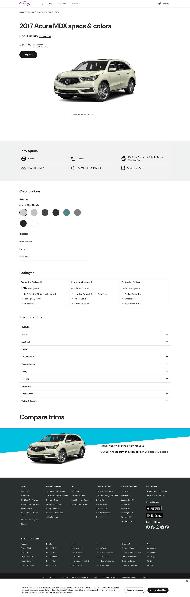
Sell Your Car (76, 491)
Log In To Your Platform (155, 495)
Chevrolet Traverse (129, 557)
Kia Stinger (151, 557)
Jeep (99, 544)
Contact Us (63, 577)
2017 (51, 12)
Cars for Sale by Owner (30, 504)
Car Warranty (101, 504)
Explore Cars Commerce (156, 491)
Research (62, 4)
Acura (38, 12)
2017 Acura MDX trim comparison (125, 451)
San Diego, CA (126, 521)
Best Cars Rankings (54, 504)
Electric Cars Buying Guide (31, 520)
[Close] (187, 581)
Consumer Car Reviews (55, 491)
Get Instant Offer (78, 495)
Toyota (23, 544)
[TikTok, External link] (148, 527)
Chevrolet (126, 544)
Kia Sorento (151, 552)
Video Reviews (52, 517)
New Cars (25, 495)
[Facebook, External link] (153, 527)
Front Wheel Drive (135, 168)
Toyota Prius (26, 552)
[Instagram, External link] (162, 527)
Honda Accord (52, 557)
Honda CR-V (51, 548)
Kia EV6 (150, 565)
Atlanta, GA (125, 508)
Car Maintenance (103, 513)
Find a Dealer (26, 508)
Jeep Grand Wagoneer (106, 561)
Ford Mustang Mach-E (80, 561)
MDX (45, 12)
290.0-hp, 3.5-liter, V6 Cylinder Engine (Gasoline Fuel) (145, 158)
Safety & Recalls (52, 508)
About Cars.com (49, 577)
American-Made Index (55, 513)
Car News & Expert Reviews (57, 495)
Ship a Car (100, 500)
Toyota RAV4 (26, 548)
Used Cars (25, 491)
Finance (75, 4)
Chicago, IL (125, 491)
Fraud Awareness (129, 577)
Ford (73, 544)
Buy (41, 4)
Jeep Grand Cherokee (106, 552)
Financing (25, 524)
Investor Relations (79, 577)
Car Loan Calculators (104, 491)
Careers (95, 577)
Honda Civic (51, 552)
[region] (95, 587)
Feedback (143, 577)
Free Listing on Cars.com (81, 500)
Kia (148, 544)
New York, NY (126, 517)
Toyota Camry (26, 561)
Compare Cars (52, 500)
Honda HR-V (51, 565)
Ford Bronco (76, 552)
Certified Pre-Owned (29, 500)
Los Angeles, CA (127, 500)
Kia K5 (149, 561)
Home (21, 12)
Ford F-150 (75, 557)
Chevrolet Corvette (129, 548)
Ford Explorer (76, 565)
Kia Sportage (152, 548)
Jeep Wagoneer (103, 557)
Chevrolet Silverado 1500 (131, 552)
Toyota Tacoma (27, 557)
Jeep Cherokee (103, 565)
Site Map (99, 517)
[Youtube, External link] (157, 527)
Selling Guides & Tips (79, 504)
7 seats (80, 158)
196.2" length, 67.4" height (89, 168)
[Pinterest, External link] (167, 527)
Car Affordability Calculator (107, 495)
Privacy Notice (48, 587)
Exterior (24, 199)
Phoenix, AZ (125, 504)
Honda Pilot (50, 561)
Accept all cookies (158, 590)
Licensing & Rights (109, 577)
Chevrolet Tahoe (128, 561)
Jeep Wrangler (102, 548)
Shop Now (28, 54)
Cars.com (115, 587)
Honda (49, 544)
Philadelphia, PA (127, 513)
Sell (50, 4)
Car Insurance (101, 508)
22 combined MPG (36, 168)
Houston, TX (126, 495)
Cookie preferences (134, 590)
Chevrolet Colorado (129, 565)
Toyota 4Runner (27, 565)
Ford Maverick (77, 548)
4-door (31, 158)
